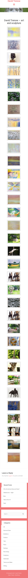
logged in (10, 475)
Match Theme (11, 575)
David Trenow (18, 573)
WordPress (17, 575)
